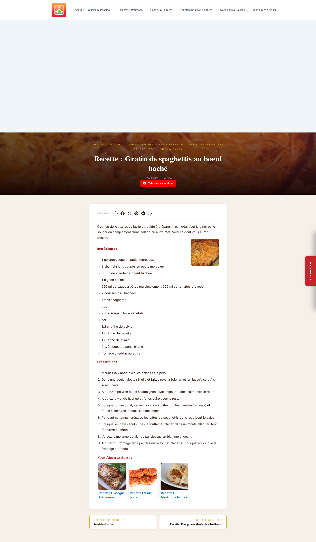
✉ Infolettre (310, 271)
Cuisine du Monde (106, 144)
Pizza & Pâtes (167, 144)
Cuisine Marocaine (99, 9)
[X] (129, 213)
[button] (111, 10)
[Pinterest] (136, 213)
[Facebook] (123, 213)
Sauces (140, 149)
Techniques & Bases (264, 9)
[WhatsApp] (116, 213)
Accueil (79, 9)
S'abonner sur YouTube (160, 183)
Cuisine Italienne (138, 144)
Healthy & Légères (161, 9)
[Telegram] (143, 213)
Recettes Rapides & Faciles (196, 9)
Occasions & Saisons (232, 9)
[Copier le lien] (150, 213)
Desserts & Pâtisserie (130, 9)
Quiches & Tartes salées (202, 144)
